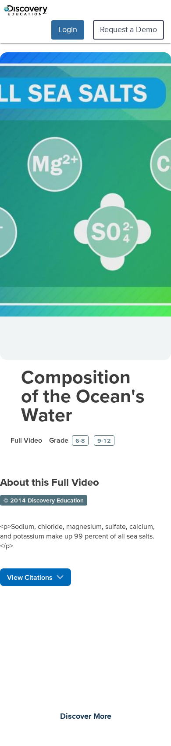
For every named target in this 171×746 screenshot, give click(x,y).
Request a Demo (128, 29)
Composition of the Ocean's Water (83, 395)
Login (67, 29)
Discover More (85, 717)
